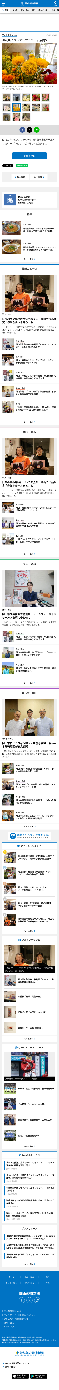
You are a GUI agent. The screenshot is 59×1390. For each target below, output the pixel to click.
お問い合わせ (9, 1323)
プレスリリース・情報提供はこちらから (19, 1315)
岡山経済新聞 (29, 4)
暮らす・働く (44, 10)
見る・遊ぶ (24, 10)
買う (34, 10)
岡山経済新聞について (12, 1311)
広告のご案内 (9, 1327)
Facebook (22, 1300)
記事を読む (29, 155)
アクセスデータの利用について (16, 1319)
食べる (14, 10)
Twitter (29, 1300)
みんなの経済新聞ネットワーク (29, 1353)
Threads (37, 1300)
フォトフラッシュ (9, 35)
